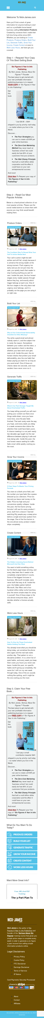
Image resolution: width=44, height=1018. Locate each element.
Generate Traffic (16, 42)
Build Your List (13, 308)
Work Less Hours (13, 47)
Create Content (19, 45)
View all (33, 223)
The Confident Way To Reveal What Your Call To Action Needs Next (21, 253)
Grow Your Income (14, 461)
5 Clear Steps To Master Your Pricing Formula (20, 487)
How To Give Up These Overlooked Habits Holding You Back (19, 643)
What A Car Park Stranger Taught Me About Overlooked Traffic (20, 407)
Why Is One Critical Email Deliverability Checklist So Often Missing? (21, 333)
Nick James (23, 249)
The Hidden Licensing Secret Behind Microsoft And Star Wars (20, 563)
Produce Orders (21, 40)
